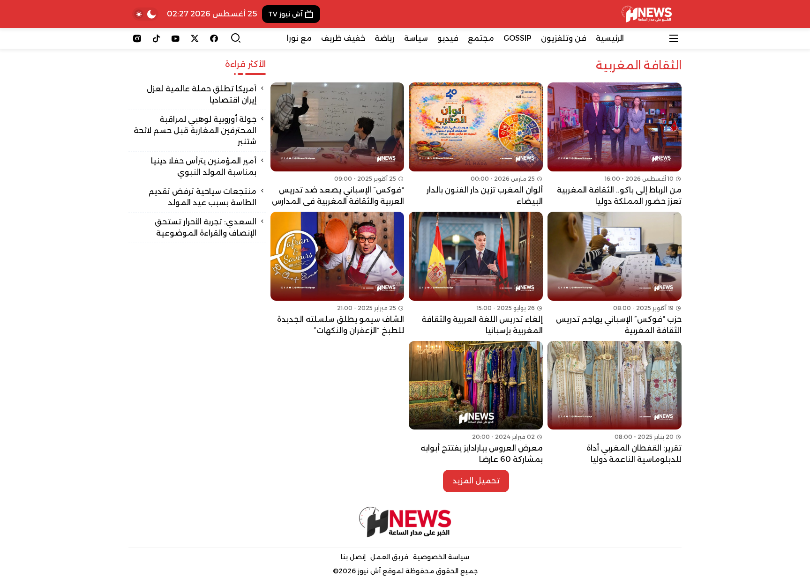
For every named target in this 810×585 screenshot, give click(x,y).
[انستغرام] (137, 38)
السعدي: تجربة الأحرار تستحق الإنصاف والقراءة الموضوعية (205, 227)
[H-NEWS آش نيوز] (647, 14)
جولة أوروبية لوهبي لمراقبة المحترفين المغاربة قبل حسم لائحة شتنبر (195, 130)
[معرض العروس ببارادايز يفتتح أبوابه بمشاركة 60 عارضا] (476, 403)
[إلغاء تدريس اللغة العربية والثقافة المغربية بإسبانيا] (476, 274)
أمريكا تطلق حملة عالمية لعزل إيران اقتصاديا (201, 94)
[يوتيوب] (175, 38)
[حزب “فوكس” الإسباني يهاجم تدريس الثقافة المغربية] (615, 274)
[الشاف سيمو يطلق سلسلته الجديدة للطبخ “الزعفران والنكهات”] (337, 274)
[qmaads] (405, 522)
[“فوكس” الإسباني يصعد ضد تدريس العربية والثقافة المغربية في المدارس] (337, 144)
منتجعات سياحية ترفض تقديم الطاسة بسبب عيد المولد (202, 197)
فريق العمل (389, 557)
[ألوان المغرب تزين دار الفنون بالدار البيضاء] (476, 144)
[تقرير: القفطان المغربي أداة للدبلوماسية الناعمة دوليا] (615, 403)
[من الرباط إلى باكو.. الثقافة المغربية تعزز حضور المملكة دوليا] (615, 144)
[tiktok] (156, 38)
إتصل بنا (353, 557)
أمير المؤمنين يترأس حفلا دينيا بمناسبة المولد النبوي (203, 166)
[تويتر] (194, 38)
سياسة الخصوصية (441, 557)
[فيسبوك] (214, 38)
